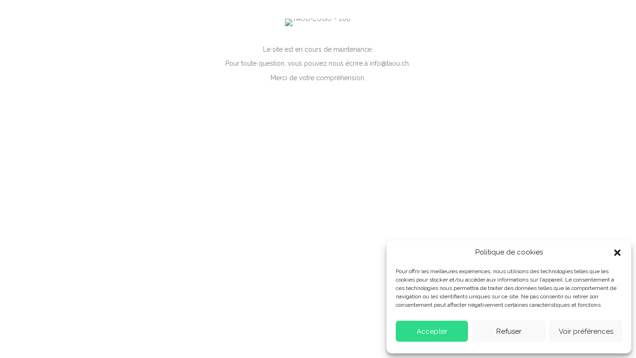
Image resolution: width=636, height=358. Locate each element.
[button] (617, 252)
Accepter (432, 331)
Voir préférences (586, 331)
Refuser (508, 331)
